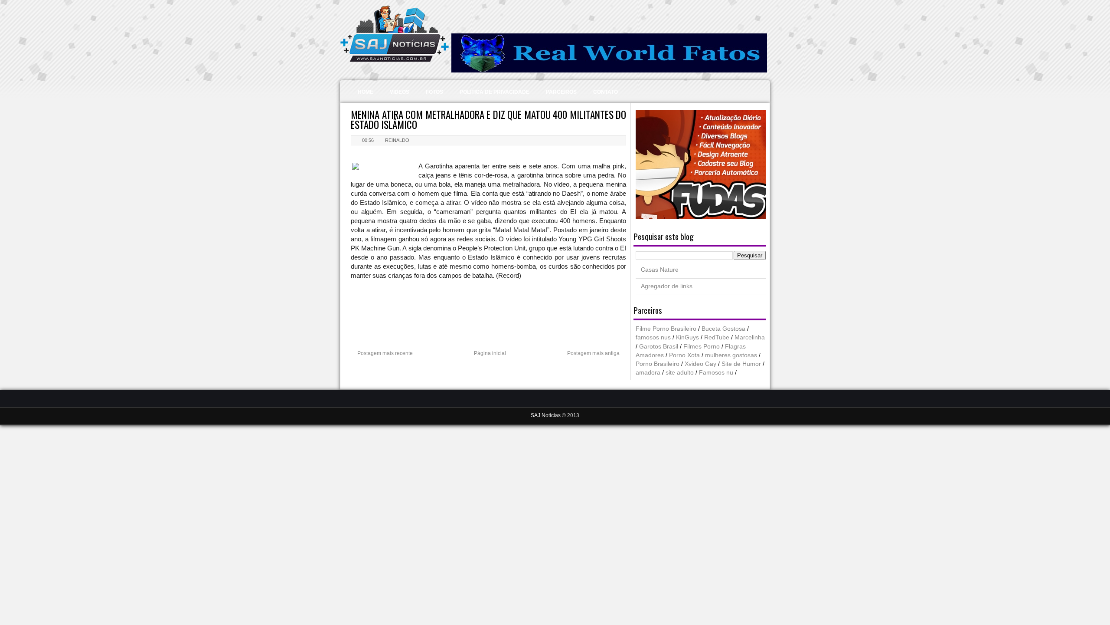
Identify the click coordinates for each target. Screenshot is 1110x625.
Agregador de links (666, 286)
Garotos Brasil (658, 346)
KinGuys (687, 337)
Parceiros (561, 92)
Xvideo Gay (700, 364)
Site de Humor (741, 364)
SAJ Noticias (546, 415)
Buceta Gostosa (723, 329)
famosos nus (653, 337)
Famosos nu (716, 372)
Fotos (434, 92)
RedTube (716, 337)
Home (365, 92)
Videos (399, 92)
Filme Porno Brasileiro (666, 329)
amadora (648, 372)
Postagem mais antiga (593, 353)
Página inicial (490, 353)
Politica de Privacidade (494, 92)
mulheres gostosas (731, 355)
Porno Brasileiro (657, 364)
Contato (605, 92)
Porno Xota (684, 355)
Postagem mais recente (385, 353)
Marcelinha (750, 337)
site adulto (680, 372)
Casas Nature (660, 269)
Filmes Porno (701, 346)
